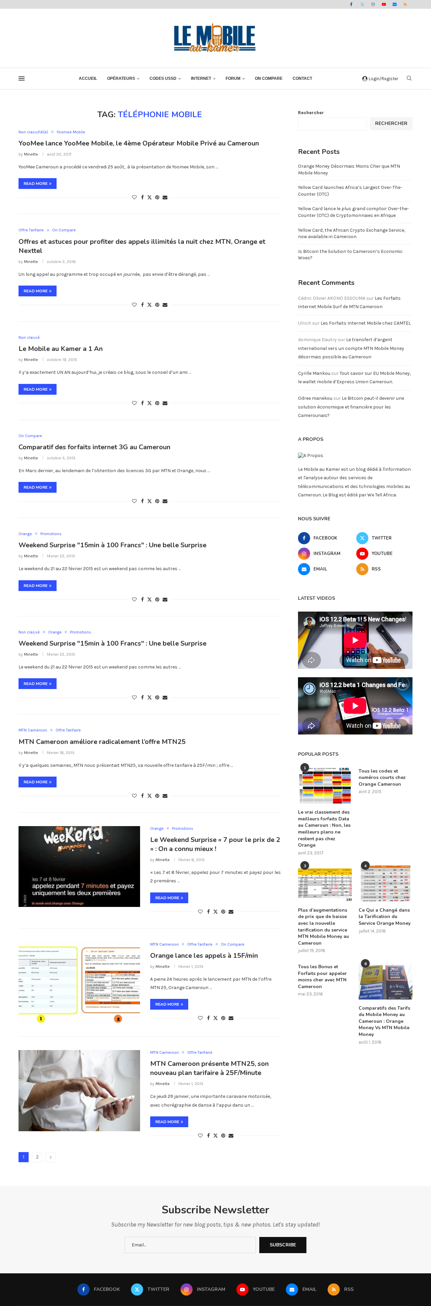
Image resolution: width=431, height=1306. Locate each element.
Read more (35, 183)
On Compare (269, 78)
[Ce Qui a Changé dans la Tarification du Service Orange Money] (385, 884)
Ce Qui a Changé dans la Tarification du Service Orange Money (384, 916)
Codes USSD (163, 78)
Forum (233, 78)
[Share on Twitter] (149, 197)
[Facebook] (351, 4)
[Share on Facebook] (142, 197)
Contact (302, 78)
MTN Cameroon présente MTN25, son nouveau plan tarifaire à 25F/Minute (209, 1068)
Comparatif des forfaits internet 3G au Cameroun (94, 447)
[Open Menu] (22, 78)
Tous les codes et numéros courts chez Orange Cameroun (382, 777)
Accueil (88, 78)
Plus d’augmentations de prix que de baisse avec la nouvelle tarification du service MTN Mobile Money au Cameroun (323, 926)
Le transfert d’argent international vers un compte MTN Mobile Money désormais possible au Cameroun (351, 348)
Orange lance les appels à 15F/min (204, 955)
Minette (31, 154)
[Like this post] (134, 197)
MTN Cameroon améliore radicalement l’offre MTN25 (102, 741)
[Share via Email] (165, 197)
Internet (201, 78)
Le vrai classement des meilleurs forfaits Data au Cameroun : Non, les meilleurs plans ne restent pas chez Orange (324, 828)
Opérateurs (121, 78)
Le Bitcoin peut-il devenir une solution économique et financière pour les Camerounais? (351, 406)
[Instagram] (373, 4)
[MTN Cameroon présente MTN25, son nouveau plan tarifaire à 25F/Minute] (79, 1090)
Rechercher (311, 113)
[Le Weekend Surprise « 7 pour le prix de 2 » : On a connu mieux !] (79, 866)
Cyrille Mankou (314, 373)
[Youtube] (383, 4)
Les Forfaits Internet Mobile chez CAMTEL (366, 323)
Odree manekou (315, 398)
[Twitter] (362, 4)
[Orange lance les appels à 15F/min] (79, 982)
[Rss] (405, 4)
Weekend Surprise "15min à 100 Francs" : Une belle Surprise (112, 545)
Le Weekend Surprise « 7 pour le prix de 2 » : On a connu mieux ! (215, 844)
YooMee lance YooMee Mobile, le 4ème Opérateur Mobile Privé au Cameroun (139, 143)
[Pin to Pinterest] (157, 197)
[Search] (409, 78)
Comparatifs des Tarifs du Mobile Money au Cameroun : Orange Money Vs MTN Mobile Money (384, 1021)
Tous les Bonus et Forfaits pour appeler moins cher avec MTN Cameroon (322, 977)
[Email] (394, 4)
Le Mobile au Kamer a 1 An (61, 348)
